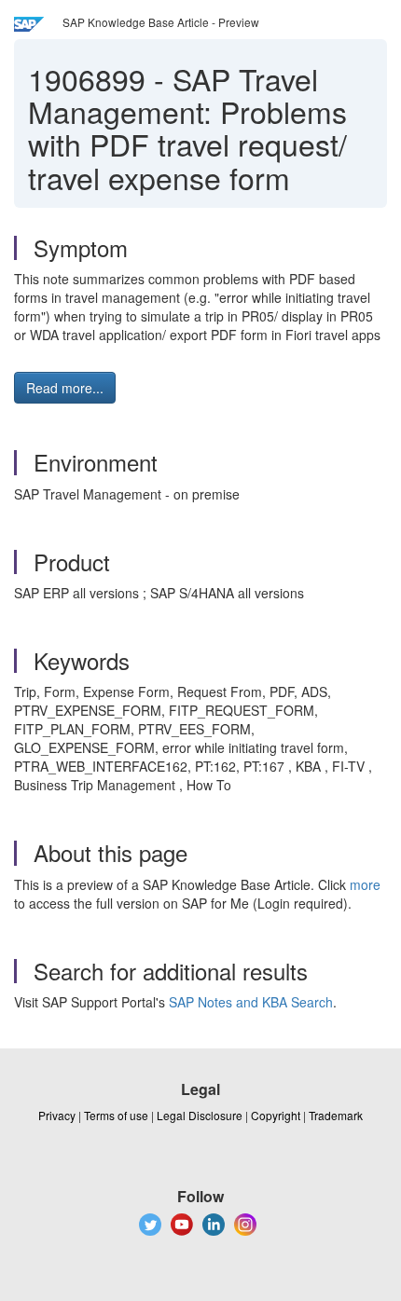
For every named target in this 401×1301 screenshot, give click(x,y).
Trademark (336, 1115)
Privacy (57, 1115)
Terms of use (116, 1115)
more (365, 884)
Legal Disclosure (199, 1115)
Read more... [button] (65, 387)
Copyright (275, 1115)
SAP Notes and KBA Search (251, 1002)
